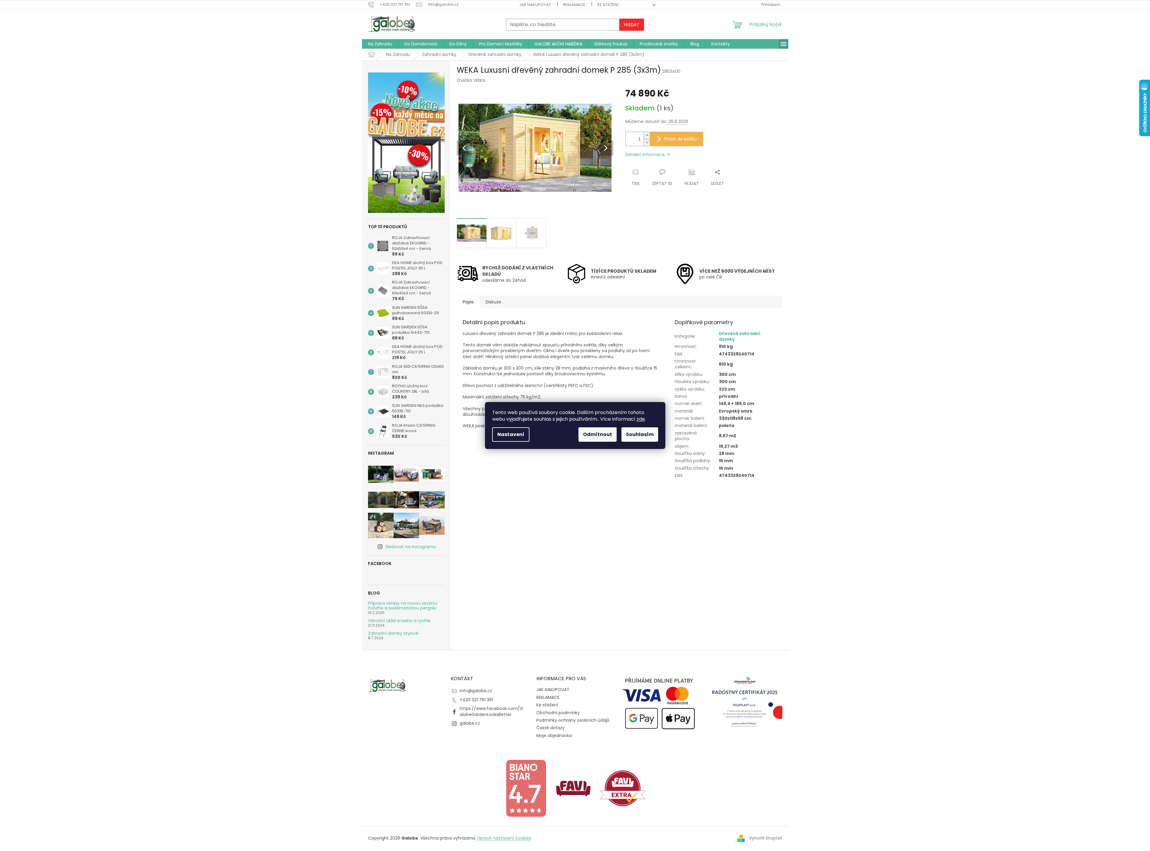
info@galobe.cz (476, 691)
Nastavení (510, 434)
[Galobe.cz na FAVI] (573, 788)
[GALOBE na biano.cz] (526, 788)
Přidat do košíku (680, 139)
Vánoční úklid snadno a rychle (399, 621)
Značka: (471, 80)
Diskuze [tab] (493, 302)
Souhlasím (640, 434)
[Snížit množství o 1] (647, 142)
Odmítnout (597, 434)
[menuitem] (380, 44)
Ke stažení (607, 5)
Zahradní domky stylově (393, 633)
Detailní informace (645, 155)
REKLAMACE (574, 5)
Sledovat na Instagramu (410, 547)
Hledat (631, 25)
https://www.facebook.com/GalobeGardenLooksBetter (491, 711)
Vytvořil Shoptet (765, 838)
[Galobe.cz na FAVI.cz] (622, 788)
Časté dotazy (550, 728)
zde (640, 419)
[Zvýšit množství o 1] (647, 135)
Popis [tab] (468, 302)
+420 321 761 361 (476, 700)
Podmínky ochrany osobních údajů (572, 720)
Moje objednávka (554, 736)
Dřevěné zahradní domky (739, 336)
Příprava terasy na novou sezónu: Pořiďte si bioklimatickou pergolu (403, 605)
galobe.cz (470, 723)
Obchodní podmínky (558, 713)
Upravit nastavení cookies (504, 838)
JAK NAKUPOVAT (535, 5)
